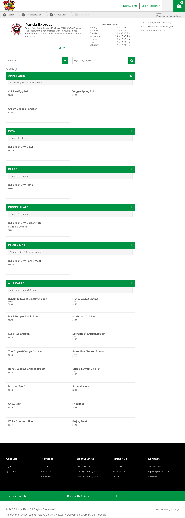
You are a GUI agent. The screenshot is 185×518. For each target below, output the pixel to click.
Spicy (12, 68)
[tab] (33, 496)
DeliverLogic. (99, 514)
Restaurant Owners (121, 471)
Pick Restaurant (32, 14)
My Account (11, 471)
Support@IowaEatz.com (159, 471)
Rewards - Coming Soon (87, 477)
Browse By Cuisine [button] (78, 496)
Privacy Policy (163, 509)
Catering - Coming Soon (87, 471)
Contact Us (46, 471)
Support (116, 477)
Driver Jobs (117, 466)
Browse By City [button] (17, 496)
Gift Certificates (83, 466)
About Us (45, 466)
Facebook (152, 477)
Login (8, 466)
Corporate (45, 477)
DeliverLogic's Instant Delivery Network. (43, 514)
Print (63, 47)
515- (149, 466)
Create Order (59, 14)
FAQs (176, 509)
